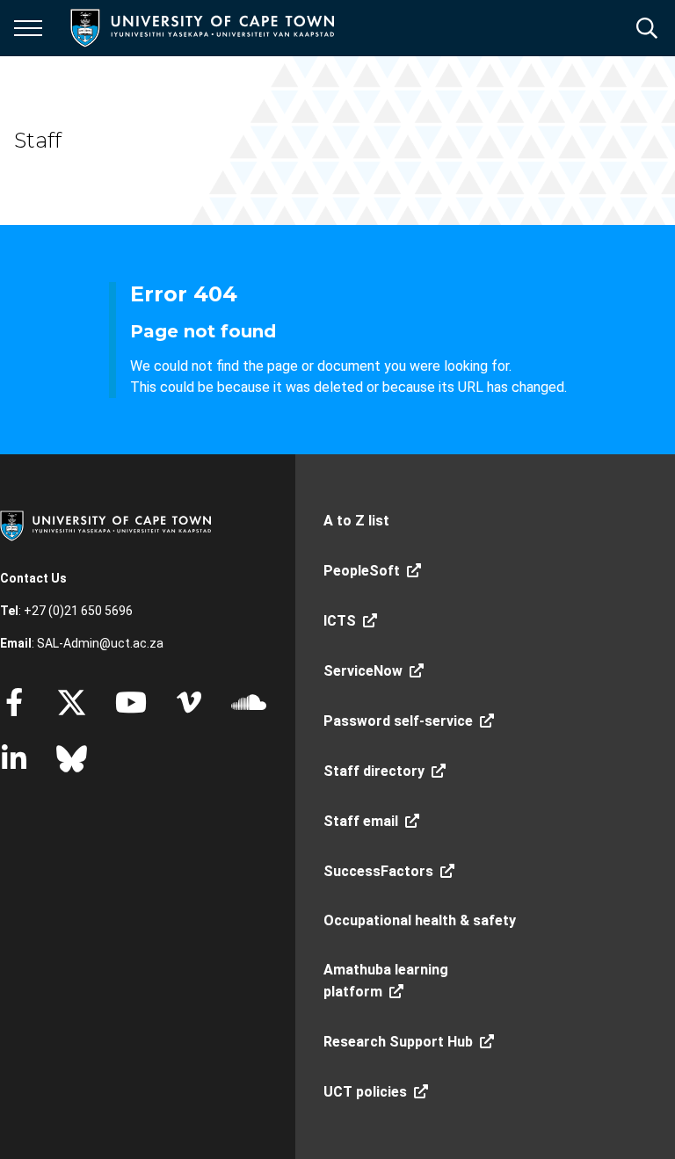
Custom (189, 702)
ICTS (339, 620)
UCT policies (365, 1091)
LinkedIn (14, 758)
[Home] (105, 525)
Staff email (360, 821)
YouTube (131, 702)
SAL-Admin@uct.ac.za (100, 643)
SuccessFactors (378, 871)
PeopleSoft (361, 570)
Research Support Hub (398, 1041)
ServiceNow (363, 671)
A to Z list (356, 520)
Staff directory (374, 771)
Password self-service (398, 721)
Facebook (14, 702)
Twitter (71, 702)
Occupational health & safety (419, 920)
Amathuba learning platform (385, 980)
